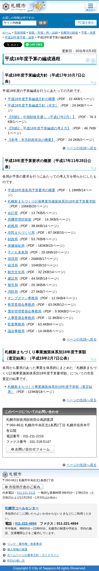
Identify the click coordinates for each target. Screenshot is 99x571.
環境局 (13, 259)
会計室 (13, 213)
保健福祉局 (16, 245)
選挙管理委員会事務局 (24, 311)
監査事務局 (16, 324)
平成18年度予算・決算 (19, 37)
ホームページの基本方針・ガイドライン (33, 555)
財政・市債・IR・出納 (43, 32)
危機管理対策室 (19, 219)
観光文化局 (16, 272)
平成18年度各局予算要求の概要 (31, 190)
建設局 (13, 278)
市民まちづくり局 (21, 232)
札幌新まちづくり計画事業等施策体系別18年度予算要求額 (52, 201)
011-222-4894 (26, 523)
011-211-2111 (26, 492)
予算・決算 (88, 32)
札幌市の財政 (69, 32)
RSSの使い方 (16, 560)
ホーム (6, 32)
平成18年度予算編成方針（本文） (33, 105)
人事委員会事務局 (21, 318)
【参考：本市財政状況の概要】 (31, 140)
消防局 (13, 292)
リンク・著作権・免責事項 (24, 544)
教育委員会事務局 (21, 305)
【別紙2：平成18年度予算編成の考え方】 (39, 128)
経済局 (13, 265)
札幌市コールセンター (22, 508)
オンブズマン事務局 (23, 298)
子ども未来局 (18, 252)
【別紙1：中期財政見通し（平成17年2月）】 (42, 117)
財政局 (13, 239)
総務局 (13, 226)
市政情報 (20, 32)
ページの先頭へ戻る (81, 148)
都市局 (13, 285)
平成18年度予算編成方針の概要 (31, 99)
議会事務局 (16, 331)
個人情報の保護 (17, 549)
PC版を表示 (86, 22)
